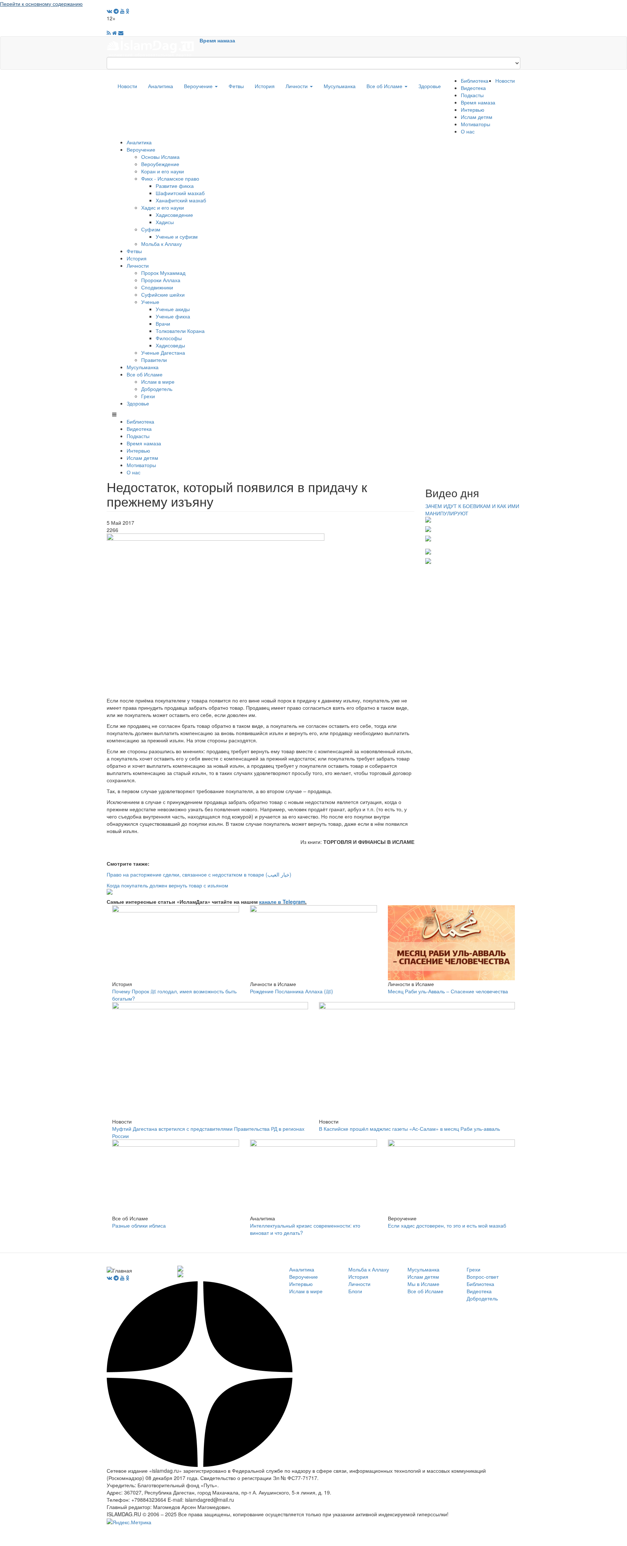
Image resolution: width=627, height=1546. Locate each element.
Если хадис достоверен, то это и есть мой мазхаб (447, 1225)
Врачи (163, 323)
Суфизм (150, 229)
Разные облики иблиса (139, 1225)
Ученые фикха (173, 316)
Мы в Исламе (423, 1283)
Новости (127, 86)
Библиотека (474, 80)
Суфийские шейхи (163, 294)
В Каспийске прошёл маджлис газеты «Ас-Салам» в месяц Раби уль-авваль (409, 1128)
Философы (169, 338)
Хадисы (165, 222)
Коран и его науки (162, 171)
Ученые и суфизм (177, 236)
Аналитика (160, 86)
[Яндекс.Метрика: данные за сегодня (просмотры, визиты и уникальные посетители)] (129, 1522)
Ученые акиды (173, 309)
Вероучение (199, 86)
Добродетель (156, 388)
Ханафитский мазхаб (181, 200)
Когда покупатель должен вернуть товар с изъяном (167, 885)
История (265, 86)
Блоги (355, 1291)
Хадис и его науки (162, 207)
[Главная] (153, 46)
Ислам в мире (158, 381)
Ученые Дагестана (163, 352)
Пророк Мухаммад (163, 272)
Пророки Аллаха (160, 280)
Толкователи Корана (180, 330)
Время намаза (217, 40)
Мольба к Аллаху (161, 243)
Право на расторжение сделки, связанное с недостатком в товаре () (199, 874)
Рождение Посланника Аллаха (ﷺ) (291, 991)
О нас (468, 131)
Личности (297, 86)
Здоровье (429, 86)
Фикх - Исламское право (170, 178)
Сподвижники (157, 287)
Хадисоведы (170, 345)
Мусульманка (340, 86)
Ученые (150, 301)
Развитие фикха (175, 185)
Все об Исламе (385, 86)
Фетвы (236, 86)
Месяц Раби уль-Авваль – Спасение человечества (448, 991)
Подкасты (472, 95)
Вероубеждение (160, 164)
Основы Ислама (160, 156)
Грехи (148, 396)
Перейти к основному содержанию (41, 3)
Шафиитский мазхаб (180, 193)
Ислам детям (476, 116)
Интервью (472, 109)
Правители (154, 359)
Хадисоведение (174, 214)
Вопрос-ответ (483, 1276)
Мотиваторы (475, 124)
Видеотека (473, 87)
